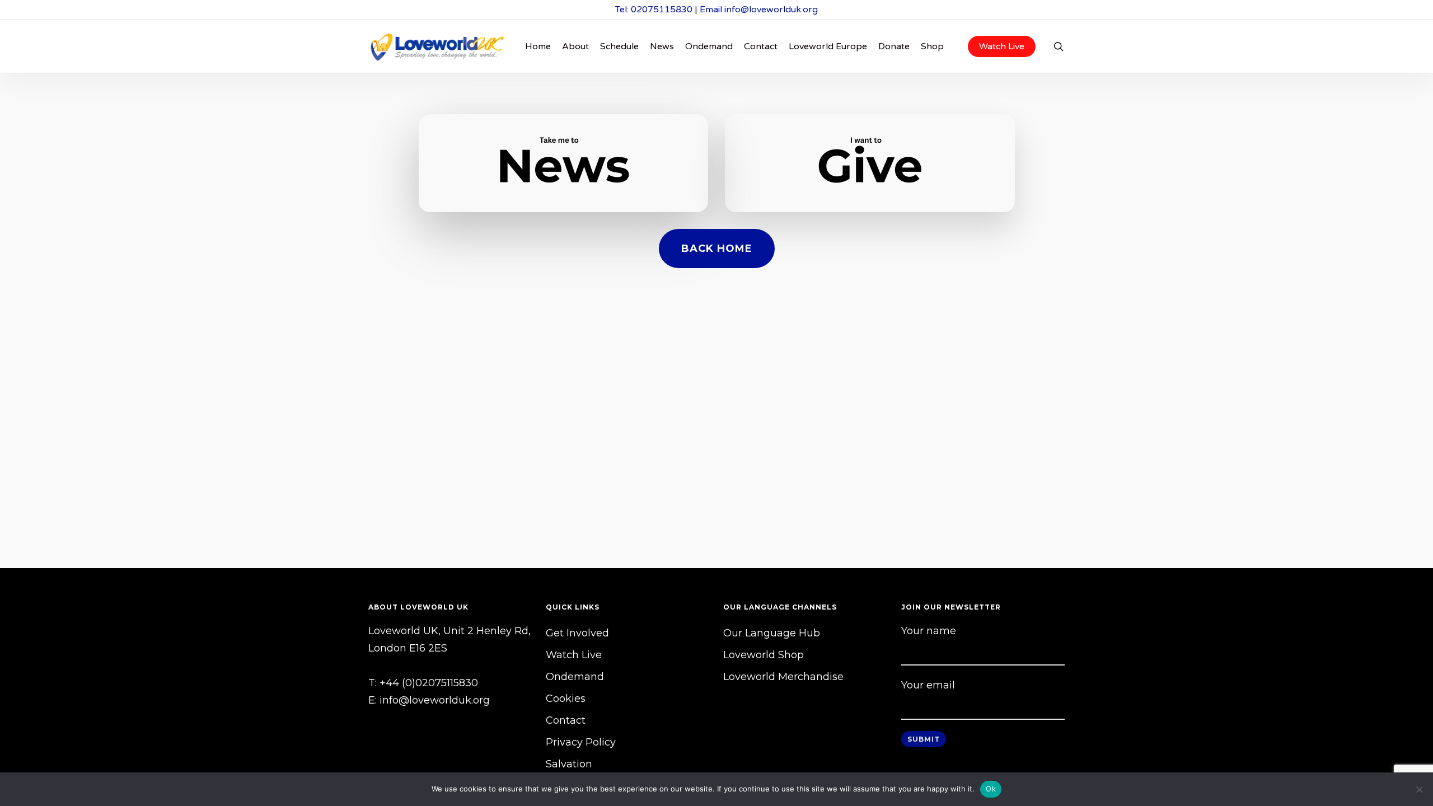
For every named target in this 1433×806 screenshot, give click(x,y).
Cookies (566, 698)
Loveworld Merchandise (783, 677)
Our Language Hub (771, 633)
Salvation (569, 764)
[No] (1419, 789)
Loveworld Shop (763, 655)
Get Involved (577, 633)
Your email (928, 685)
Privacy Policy (581, 742)
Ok (991, 788)
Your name (928, 631)
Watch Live (574, 655)
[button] (717, 248)
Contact (566, 720)
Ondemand (575, 677)
